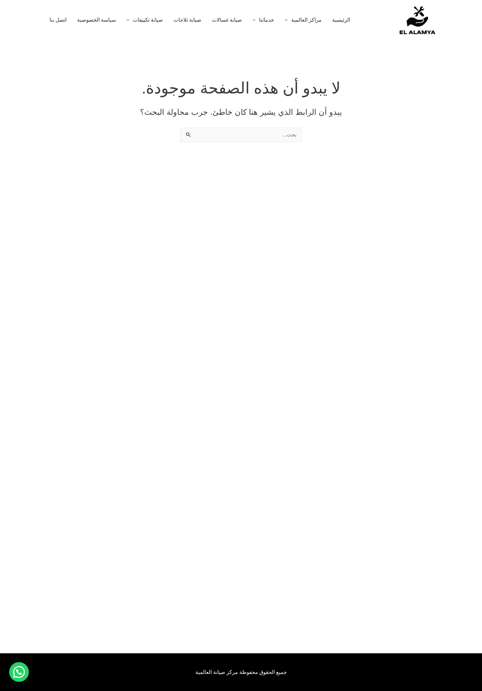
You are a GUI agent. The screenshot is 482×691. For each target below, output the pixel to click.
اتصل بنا (58, 20)
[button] (19, 672)
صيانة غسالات (227, 20)
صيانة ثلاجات (187, 20)
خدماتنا (266, 20)
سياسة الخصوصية (96, 20)
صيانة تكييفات (148, 20)
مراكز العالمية (306, 20)
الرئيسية (341, 20)
